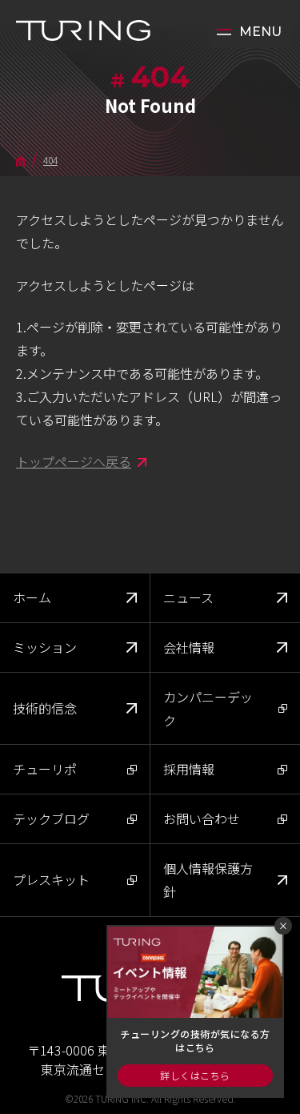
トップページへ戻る (73, 461)
